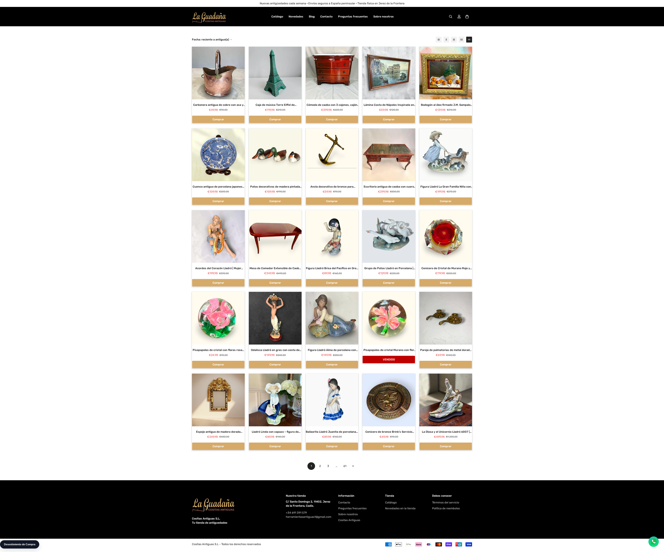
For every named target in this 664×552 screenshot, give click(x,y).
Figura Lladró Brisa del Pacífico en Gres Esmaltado (332, 268)
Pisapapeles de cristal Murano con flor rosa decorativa (388, 350)
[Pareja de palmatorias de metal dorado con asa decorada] (445, 318)
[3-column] (454, 40)
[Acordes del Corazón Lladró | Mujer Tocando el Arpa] (218, 236)
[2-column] (446, 40)
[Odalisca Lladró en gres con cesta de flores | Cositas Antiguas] (275, 318)
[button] (467, 17)
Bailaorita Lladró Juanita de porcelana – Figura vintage (332, 432)
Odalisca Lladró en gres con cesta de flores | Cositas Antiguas (275, 350)
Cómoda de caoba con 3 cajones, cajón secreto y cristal (332, 105)
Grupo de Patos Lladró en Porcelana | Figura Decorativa (388, 268)
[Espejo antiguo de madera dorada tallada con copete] (218, 400)
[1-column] (439, 40)
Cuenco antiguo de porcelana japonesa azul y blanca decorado (218, 187)
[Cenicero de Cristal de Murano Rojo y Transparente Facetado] (445, 236)
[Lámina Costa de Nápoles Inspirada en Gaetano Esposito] (388, 73)
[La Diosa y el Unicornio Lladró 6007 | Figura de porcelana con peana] (445, 400)
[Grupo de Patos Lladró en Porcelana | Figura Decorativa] (388, 236)
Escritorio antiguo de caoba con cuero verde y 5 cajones (389, 187)
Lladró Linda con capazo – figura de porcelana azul (275, 432)
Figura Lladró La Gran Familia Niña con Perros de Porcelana (445, 187)
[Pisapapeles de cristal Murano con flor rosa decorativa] (388, 318)
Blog (312, 16)
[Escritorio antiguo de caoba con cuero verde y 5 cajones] (388, 154)
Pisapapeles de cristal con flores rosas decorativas (218, 350)
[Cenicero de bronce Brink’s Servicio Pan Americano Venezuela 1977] (388, 400)
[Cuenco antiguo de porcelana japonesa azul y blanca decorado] (218, 154)
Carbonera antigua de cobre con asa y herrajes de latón (218, 105)
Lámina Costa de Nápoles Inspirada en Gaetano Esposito (389, 105)
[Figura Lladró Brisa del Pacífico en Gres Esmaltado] (332, 236)
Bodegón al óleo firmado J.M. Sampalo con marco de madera (446, 105)
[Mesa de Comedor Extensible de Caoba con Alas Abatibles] (275, 236)
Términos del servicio (445, 502)
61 (344, 466)
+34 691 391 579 (296, 512)
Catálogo (277, 16)
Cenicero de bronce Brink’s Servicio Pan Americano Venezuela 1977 (388, 432)
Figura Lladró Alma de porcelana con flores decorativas (332, 350)
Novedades (296, 16)
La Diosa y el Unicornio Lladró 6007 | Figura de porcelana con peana (446, 432)
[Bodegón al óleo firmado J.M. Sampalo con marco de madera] (445, 73)
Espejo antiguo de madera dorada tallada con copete (218, 432)
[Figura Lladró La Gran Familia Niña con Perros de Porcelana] (445, 154)
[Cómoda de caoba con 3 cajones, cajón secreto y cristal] (332, 73)
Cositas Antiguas (349, 520)
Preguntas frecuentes (353, 16)
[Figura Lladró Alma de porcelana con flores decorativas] (332, 318)
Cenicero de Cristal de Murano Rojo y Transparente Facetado (445, 268)
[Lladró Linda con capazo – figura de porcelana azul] (275, 400)
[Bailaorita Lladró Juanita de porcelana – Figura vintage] (332, 400)
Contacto (326, 16)
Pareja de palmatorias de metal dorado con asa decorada (445, 350)
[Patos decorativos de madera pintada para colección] (275, 154)
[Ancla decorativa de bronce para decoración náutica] (332, 154)
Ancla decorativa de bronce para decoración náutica (331, 187)
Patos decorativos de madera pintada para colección (275, 187)
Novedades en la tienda (400, 508)
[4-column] (461, 40)
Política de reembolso (446, 508)
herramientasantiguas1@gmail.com (308, 516)
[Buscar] (450, 16)
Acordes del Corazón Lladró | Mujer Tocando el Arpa (218, 268)
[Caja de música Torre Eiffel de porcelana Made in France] (275, 73)
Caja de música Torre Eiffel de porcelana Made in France (275, 105)
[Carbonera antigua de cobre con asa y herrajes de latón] (218, 73)
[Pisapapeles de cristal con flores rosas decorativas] (218, 318)
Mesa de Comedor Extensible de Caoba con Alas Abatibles (275, 268)
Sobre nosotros (383, 16)
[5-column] (469, 40)
